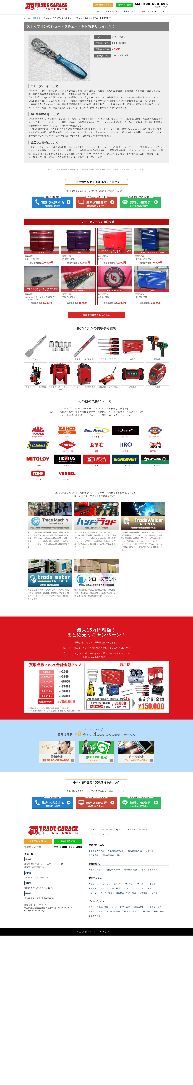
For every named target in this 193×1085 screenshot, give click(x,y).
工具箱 (153, 884)
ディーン (126, 437)
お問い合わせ (106, 829)
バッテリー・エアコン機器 (100, 893)
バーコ (67, 437)
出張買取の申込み (96, 851)
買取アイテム (149, 11)
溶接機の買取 (94, 916)
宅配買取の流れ (130, 11)
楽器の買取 (139, 907)
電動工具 (92, 888)
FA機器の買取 (130, 911)
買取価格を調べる (103, 5)
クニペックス (67, 451)
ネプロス (67, 465)
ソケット (106, 884)
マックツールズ (38, 437)
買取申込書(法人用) (111, 855)
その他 (155, 893)
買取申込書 (93, 855)
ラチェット (93, 884)
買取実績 (36, 18)
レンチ (117, 884)
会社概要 (143, 829)
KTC (97, 451)
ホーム (98, 11)
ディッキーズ (155, 437)
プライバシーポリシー (100, 834)
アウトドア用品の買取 (98, 907)
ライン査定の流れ (150, 870)
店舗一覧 (150, 851)
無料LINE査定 (124, 5)
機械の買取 (159, 911)
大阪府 (28, 873)
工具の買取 (145, 911)
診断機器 (144, 893)
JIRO (125, 451)
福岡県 (28, 883)
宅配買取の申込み (116, 851)
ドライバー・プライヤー (135, 884)
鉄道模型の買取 (154, 907)
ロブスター (155, 451)
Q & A (163, 11)
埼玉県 (28, 859)
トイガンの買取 (95, 911)
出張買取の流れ (112, 11)
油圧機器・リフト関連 (126, 893)
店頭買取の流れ (131, 870)
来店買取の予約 (135, 851)
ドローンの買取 (113, 911)
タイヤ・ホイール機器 (110, 888)
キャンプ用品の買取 (121, 907)
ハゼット (38, 451)
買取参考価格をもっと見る (96, 315)
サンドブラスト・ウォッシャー (138, 888)
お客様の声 (130, 829)
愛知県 (28, 893)
